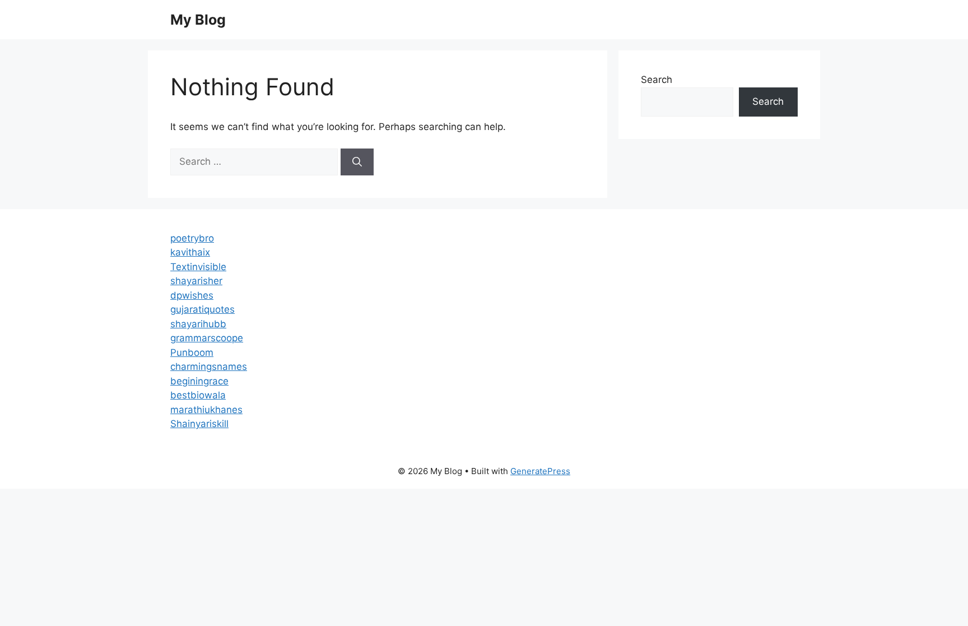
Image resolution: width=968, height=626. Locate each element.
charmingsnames (208, 366)
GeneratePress (540, 471)
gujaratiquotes (202, 309)
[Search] (357, 162)
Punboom (191, 352)
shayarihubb (198, 324)
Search (656, 79)
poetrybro (192, 238)
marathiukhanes (206, 409)
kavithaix (190, 252)
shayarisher (196, 280)
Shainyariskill (199, 423)
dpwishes (191, 295)
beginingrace (199, 381)
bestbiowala (198, 395)
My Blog (198, 19)
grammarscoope (206, 338)
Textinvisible (198, 266)
